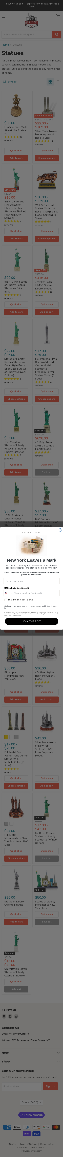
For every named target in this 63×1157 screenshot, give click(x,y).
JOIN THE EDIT (31, 621)
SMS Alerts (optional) (16, 588)
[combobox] (8, 593)
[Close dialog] (60, 529)
